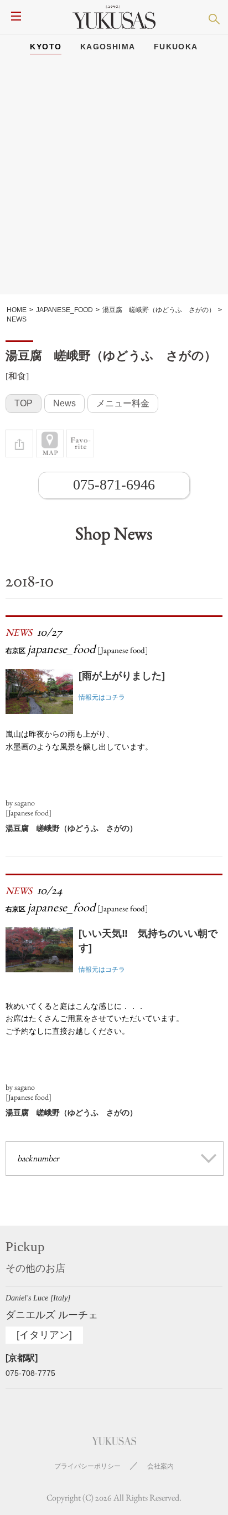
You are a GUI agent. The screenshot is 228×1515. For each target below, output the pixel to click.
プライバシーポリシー (87, 1466)
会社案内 (160, 1466)
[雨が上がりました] (122, 675)
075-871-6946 (114, 485)
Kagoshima (108, 46)
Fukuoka (176, 46)
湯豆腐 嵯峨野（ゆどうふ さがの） (71, 828)
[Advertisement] (114, 180)
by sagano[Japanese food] (28, 808)
